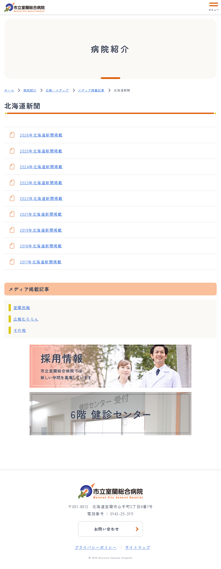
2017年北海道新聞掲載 (41, 262)
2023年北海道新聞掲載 (41, 182)
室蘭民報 (21, 307)
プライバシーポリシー (96, 547)
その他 (19, 330)
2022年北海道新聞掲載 (41, 198)
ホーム (9, 90)
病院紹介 (30, 90)
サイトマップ (137, 547)
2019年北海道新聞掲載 (41, 230)
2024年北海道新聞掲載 (41, 166)
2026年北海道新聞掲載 (41, 135)
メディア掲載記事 (91, 90)
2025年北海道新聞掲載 (41, 151)
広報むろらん (26, 319)
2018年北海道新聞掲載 (41, 246)
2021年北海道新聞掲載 (41, 214)
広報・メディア (57, 90)
